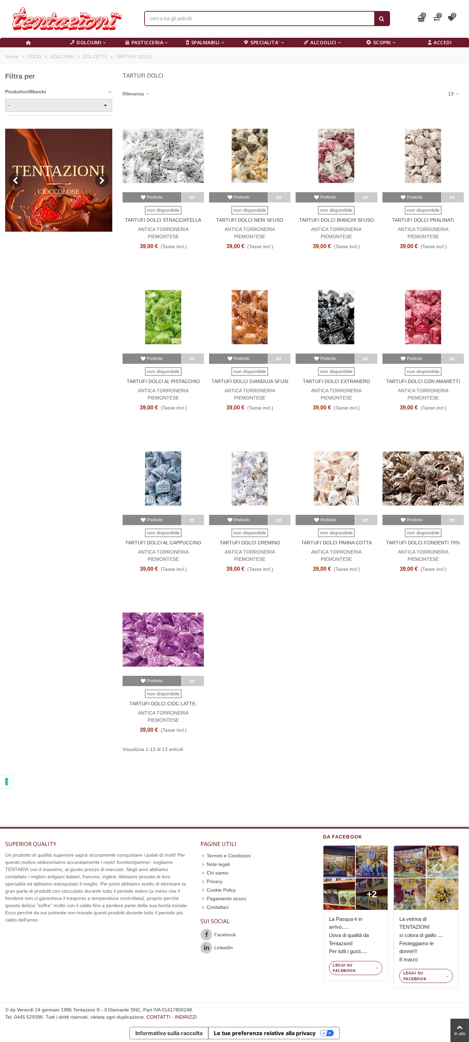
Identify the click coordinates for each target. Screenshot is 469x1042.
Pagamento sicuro (226, 898)
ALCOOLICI (323, 42)
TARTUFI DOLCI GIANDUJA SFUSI (249, 381)
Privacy (214, 881)
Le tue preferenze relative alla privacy (265, 1033)
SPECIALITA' (264, 42)
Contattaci (218, 907)
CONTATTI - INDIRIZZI (172, 1017)
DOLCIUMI (89, 42)
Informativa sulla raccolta (169, 1033)
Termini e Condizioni (229, 855)
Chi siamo (217, 873)
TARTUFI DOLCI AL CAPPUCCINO (163, 542)
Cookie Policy (221, 890)
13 (451, 93)
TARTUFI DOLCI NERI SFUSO (249, 220)
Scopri (382, 42)
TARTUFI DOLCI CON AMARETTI (423, 381)
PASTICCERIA (147, 42)
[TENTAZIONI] (67, 19)
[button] (102, 180)
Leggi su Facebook (344, 968)
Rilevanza (134, 93)
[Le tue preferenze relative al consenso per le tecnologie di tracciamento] (6, 781)
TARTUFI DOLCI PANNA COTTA (336, 542)
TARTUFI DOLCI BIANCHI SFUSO (336, 220)
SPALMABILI (205, 42)
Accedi (442, 42)
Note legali (218, 864)
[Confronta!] (193, 197)
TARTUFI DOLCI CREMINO (250, 542)
